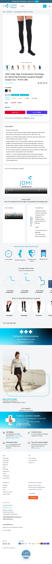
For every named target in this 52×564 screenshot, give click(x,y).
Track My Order (32, 460)
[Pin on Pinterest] (41, 83)
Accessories (6, 478)
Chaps (4, 473)
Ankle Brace (6, 471)
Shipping (5, 485)
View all (26, 273)
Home (4, 12)
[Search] (44, 6)
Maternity (5, 465)
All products (9, 12)
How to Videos (32, 458)
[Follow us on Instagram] (9, 544)
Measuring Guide (24, 95)
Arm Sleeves (6, 476)
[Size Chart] (15, 95)
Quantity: (7, 107)
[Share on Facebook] (38, 83)
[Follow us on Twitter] (6, 544)
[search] (31, 6)
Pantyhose (5, 462)
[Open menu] (3, 6)
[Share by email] (46, 83)
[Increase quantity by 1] (21, 107)
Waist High (5, 469)
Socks (4, 467)
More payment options (37, 115)
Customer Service (7, 492)
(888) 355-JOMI (7, 507)
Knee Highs (6, 458)
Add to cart (15, 112)
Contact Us (37, 448)
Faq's (4, 489)
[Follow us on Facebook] (4, 544)
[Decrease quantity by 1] (12, 107)
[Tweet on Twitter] (44, 83)
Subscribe (33, 497)
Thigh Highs (6, 460)
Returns (8, 444)
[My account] (49, 6)
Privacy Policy (6, 494)
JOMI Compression (9, 83)
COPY (36, 1)
